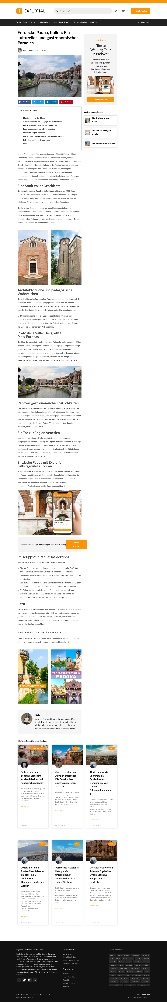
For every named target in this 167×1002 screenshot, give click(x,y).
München (130, 971)
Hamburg (146, 961)
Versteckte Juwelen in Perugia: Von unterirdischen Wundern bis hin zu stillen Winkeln (67, 874)
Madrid (146, 965)
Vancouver (135, 981)
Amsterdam (135, 955)
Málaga (121, 971)
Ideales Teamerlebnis (71, 960)
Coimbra (138, 958)
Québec (127, 975)
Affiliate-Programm (70, 983)
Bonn (125, 958)
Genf (129, 961)
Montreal (145, 968)
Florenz (121, 961)
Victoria (116, 985)
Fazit (25, 143)
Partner (66, 974)
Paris (147, 971)
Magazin (66, 986)
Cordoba (113, 961)
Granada (136, 961)
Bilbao (118, 958)
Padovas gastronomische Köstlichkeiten (39, 129)
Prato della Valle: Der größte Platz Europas (40, 125)
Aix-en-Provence (123, 955)
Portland (112, 975)
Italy (45, 50)
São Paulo (145, 978)
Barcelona (145, 955)
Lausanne (113, 965)
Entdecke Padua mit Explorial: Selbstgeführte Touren (44, 136)
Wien (130, 985)
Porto (120, 975)
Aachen (112, 955)
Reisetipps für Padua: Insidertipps (36, 140)
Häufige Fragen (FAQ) (71, 963)
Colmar (146, 958)
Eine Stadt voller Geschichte (34, 118)
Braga (131, 958)
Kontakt (66, 980)
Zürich (143, 985)
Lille (121, 965)
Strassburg (135, 978)
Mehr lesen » (25, 806)
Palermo (139, 971)
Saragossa (114, 978)
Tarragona (114, 981)
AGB (139, 997)
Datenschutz (146, 997)
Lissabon (129, 965)
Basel (111, 958)
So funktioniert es (69, 957)
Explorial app (68, 954)
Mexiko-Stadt (135, 968)
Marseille (113, 968)
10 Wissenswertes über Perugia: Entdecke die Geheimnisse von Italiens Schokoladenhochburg (101, 782)
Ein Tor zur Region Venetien (34, 132)
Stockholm (124, 978)
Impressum (132, 997)
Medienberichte (69, 977)
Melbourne (123, 968)
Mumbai (113, 971)
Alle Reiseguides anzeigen (103, 143)
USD (123, 11)
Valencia (124, 981)
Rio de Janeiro (136, 975)
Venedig (145, 981)
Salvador (146, 975)
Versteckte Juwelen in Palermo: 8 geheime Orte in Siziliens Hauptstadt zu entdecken (102, 874)
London (137, 965)
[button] (24, 102)
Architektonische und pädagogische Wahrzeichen (42, 121)
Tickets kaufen (140, 11)
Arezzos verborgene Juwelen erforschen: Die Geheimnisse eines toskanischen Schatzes (66, 779)
